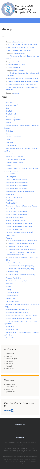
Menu (3, 20)
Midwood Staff (11, 174)
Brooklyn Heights (11, 117)
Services (9, 287)
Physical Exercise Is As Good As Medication (22, 44)
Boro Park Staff (11, 114)
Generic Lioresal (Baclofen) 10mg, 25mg (21, 266)
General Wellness (19, 54)
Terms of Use (10, 298)
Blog (7, 108)
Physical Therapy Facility (14, 229)
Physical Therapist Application (15, 220)
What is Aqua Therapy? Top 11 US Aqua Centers (21, 315)
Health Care (17, 62)
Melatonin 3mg (13, 272)
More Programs (11, 177)
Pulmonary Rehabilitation (14, 278)
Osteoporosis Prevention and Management (20, 191)
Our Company (10, 194)
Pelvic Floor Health (14, 67)
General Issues (18, 42)
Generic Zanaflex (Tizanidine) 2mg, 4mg (21, 269)
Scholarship (9, 284)
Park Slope (9, 200)
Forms (8, 140)
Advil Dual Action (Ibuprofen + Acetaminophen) (23, 240)
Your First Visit (10, 338)
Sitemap (8, 290)
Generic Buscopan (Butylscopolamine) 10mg (22, 249)
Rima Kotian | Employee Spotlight (16, 281)
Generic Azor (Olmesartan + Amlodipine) (21, 243)
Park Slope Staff (11, 203)
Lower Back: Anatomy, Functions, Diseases (22, 84)
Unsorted (16, 93)
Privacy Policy (10, 235)
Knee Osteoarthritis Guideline (15, 160)
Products (9, 238)
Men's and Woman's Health (14, 163)
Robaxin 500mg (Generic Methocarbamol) (21, 275)
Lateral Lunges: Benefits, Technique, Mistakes (23, 81)
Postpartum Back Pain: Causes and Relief (19, 232)
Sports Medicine (18, 71)
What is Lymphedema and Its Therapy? (18, 318)
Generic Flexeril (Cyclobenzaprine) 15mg (21, 263)
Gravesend (9, 143)
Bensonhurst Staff (12, 105)
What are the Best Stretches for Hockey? (21, 47)
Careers (8, 123)
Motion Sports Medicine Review (16, 180)
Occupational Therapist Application (17, 183)
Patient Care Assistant (13, 209)
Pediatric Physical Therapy (16, 64)
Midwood (9, 165)
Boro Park (9, 111)
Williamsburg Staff (12, 329)
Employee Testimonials (13, 137)
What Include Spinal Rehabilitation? (17, 312)
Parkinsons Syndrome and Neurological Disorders (22, 206)
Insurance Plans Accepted (14, 157)
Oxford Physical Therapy (14, 197)
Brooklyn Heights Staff (13, 120)
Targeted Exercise (12, 295)
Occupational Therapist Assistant (16, 188)
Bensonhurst (10, 102)
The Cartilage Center (12, 301)
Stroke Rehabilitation (12, 292)
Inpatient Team (10, 154)
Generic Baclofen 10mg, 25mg (18, 246)
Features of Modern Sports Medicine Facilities (23, 78)
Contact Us (9, 131)
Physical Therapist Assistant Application (19, 223)
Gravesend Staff (11, 146)
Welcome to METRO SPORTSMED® (17, 310)
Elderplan (9, 134)
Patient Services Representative (16, 212)
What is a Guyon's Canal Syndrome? (19, 50)
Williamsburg (10, 327)
